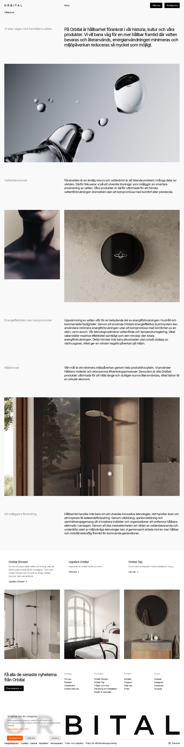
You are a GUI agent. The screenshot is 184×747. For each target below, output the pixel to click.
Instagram (158, 682)
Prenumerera (14, 688)
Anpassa (55, 738)
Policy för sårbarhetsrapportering (101, 743)
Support (128, 682)
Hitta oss (156, 5)
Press (126, 688)
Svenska (176, 743)
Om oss (67, 679)
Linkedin (158, 679)
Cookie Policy (24, 729)
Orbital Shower (101, 679)
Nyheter (68, 682)
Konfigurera (172, 5)
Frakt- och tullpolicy (74, 743)
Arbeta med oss (71, 688)
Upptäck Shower (18, 581)
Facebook (159, 685)
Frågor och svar (101, 685)
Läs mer (133, 571)
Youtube (158, 688)
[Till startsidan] (13, 5)
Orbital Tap (99, 682)
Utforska (74, 571)
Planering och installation (105, 688)
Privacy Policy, (13, 729)
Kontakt (127, 679)
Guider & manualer (102, 692)
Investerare (69, 685)
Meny (67, 5)
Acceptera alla (15, 738)
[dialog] (34, 727)
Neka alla (31, 738)
